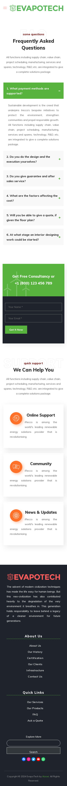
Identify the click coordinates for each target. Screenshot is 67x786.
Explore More (33, 736)
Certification (35, 658)
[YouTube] (38, 759)
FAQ (35, 714)
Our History (35, 651)
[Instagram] (29, 759)
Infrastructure (35, 670)
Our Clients (35, 664)
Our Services (35, 702)
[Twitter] (33, 759)
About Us (35, 645)
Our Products (35, 708)
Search (33, 752)
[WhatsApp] (43, 759)
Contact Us (35, 676)
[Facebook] (24, 759)
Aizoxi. (45, 776)
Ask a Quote (35, 720)
